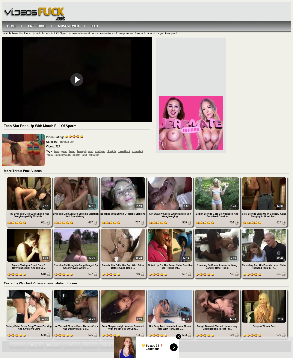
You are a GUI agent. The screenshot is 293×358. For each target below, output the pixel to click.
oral (90, 151)
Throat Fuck (67, 141)
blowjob (81, 151)
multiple (100, 151)
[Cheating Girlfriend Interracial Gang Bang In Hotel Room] (217, 229)
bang (72, 151)
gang (64, 151)
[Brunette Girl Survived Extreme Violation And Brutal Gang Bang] (76, 178)
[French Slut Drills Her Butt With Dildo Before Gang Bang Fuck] (123, 229)
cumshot (137, 151)
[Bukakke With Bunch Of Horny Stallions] (123, 178)
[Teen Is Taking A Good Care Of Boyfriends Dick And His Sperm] (29, 229)
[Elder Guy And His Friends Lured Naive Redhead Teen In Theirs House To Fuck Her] (264, 229)
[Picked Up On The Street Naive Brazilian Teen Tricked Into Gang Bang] (170, 229)
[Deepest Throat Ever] (264, 290)
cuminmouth (63, 154)
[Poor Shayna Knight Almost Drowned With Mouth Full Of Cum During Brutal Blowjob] (123, 290)
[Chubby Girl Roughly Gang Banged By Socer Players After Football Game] (76, 229)
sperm (76, 154)
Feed (94, 26)
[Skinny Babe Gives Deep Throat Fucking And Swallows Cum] (29, 290)
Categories (37, 26)
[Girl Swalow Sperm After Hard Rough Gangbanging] (170, 178)
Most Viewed (68, 26)
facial (50, 154)
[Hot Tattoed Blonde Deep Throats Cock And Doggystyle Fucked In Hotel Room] (76, 290)
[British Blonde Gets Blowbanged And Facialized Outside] (217, 178)
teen (56, 151)
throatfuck (124, 151)
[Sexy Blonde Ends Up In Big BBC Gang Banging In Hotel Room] (264, 178)
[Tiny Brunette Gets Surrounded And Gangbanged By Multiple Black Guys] (29, 178)
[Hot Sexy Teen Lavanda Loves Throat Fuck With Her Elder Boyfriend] (170, 290)
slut (84, 154)
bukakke (94, 154)
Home (11, 26)
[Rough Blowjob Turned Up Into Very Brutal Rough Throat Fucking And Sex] (217, 290)
